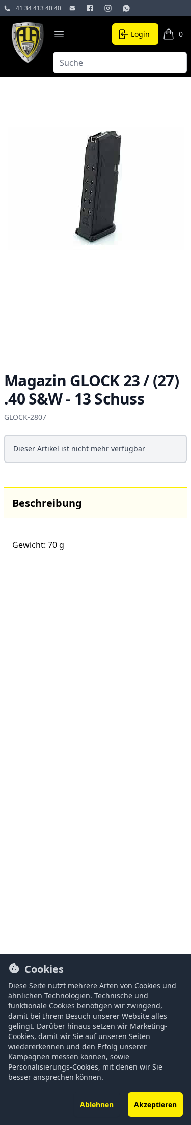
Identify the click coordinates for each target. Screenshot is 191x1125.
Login (140, 34)
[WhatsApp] (127, 8)
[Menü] (59, 34)
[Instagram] (109, 8)
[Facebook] (91, 8)
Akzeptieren (155, 1104)
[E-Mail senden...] (73, 8)
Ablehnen (97, 1104)
